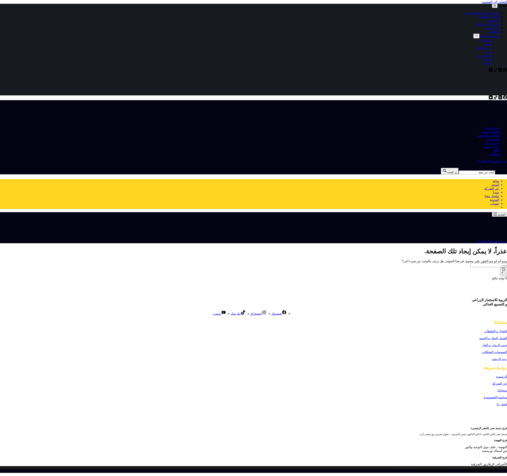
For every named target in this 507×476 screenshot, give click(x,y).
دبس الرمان (491, 143)
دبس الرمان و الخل (494, 345)
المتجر (495, 184)
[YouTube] (491, 98)
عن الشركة (491, 188)
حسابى (494, 203)
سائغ (496, 181)
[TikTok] (495, 98)
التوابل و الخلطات (495, 331)
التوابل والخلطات (488, 135)
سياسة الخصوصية (495, 397)
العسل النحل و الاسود (493, 338)
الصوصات (492, 139)
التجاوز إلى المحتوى (494, 2)
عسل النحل (491, 128)
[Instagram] (499, 98)
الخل (496, 150)
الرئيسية (501, 376)
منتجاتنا (502, 390)
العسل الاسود (490, 131)
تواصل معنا (492, 196)
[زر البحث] (503, 271)
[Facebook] (504, 98)
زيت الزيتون (491, 146)
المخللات (493, 154)
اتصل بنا (502, 404)
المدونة (494, 199)
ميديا (496, 192)
